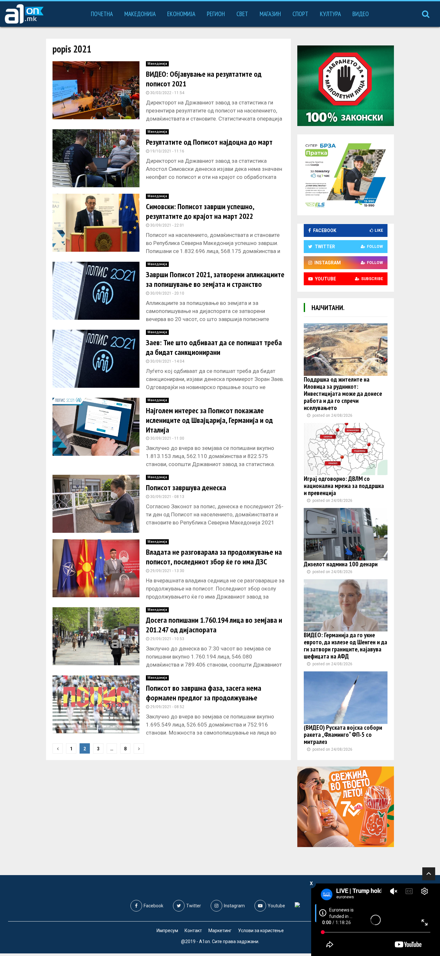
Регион (216, 14)
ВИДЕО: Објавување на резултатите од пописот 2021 (204, 79)
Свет (242, 14)
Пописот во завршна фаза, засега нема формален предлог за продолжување (203, 693)
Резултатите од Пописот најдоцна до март (209, 142)
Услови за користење (261, 930)
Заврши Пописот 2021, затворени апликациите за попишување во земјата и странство (215, 279)
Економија (181, 14)
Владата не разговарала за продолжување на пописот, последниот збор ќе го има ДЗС (214, 557)
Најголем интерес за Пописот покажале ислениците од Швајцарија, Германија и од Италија (209, 420)
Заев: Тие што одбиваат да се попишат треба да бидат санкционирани (214, 347)
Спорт (300, 14)
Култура (330, 14)
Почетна (102, 14)
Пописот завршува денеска (186, 488)
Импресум (167, 930)
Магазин (270, 14)
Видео (360, 14)
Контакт (193, 930)
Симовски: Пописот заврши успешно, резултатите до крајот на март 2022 (200, 211)
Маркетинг (220, 930)
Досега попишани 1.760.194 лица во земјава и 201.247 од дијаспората (214, 625)
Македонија (140, 14)
